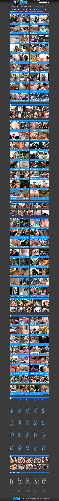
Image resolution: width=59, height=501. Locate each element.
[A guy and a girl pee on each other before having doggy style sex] (44, 323)
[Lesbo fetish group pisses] (34, 391)
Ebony (18, 432)
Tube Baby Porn (20, 483)
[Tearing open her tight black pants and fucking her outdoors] (24, 236)
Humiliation (27, 426)
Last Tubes (11, 482)
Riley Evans (12, 9)
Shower (42, 399)
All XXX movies (37, 111)
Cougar (18, 410)
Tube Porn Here (44, 489)
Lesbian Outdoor (37, 6)
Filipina (18, 446)
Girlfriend (27, 410)
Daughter (19, 421)
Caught (10, 449)
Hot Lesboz (35, 482)
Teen (42, 424)
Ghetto (26, 409)
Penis (34, 425)
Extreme (19, 438)
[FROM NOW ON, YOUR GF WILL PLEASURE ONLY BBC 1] (44, 236)
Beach (10, 419)
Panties (34, 422)
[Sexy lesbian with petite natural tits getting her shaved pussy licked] (14, 372)
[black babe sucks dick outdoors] (14, 255)
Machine (27, 450)
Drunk (18, 431)
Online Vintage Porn (45, 491)
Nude (34, 411)
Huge (26, 425)
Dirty (18, 426)
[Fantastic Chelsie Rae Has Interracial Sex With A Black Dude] (14, 391)
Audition (11, 411)
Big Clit (11, 423)
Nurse (34, 412)
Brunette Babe (27, 7)
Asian (10, 409)
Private (34, 435)
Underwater (43, 435)
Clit (18, 401)
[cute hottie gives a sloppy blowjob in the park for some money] (24, 22)
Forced (26, 401)
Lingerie (27, 448)
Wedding (43, 444)
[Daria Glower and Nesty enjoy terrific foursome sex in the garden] (24, 158)
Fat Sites (27, 489)
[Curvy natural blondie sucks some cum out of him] (34, 129)
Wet (42, 445)
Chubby (18, 399)
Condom (19, 409)
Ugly (42, 433)
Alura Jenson (28, 9)
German (26, 408)
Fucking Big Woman (28, 490)
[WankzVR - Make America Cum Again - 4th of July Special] (34, 294)
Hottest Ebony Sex (28, 478)
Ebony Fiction (45, 469)
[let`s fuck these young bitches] (34, 41)
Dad (18, 419)
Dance (18, 420)
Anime (10, 406)
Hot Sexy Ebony (28, 477)
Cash (10, 447)
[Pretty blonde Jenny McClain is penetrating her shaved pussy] (34, 236)
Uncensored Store (14, 215)
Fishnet (18, 449)
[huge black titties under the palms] (24, 80)
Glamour (27, 411)
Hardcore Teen (18, 7)
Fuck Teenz (35, 478)
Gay (26, 407)
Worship (43, 449)
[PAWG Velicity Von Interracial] (14, 70)
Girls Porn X (43, 484)
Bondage (11, 435)
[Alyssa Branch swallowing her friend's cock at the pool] (34, 323)
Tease (42, 423)
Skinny (42, 401)
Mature (34, 400)
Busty (10, 444)
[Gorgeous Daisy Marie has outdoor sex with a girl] (34, 284)
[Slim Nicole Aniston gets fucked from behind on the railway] (34, 372)
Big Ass (10, 421)
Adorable (11, 401)
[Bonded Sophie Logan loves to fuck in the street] (24, 265)
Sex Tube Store (37, 312)
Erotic (18, 434)
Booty (10, 437)
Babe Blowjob (42, 6)
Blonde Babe (46, 6)
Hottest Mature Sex (36, 483)
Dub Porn (11, 480)
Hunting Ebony (28, 479)
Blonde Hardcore (33, 6)
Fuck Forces (11, 484)
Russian (34, 446)
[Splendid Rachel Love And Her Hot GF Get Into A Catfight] (24, 391)
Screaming (35, 448)
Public (34, 438)
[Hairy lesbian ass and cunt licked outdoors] (34, 255)
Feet (18, 443)
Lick (26, 447)
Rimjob (34, 445)
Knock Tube (19, 477)
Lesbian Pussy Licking (13, 7)
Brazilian (11, 438)
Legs (26, 445)
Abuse (36, 499)
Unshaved (43, 437)
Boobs (10, 436)
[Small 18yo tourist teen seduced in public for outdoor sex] (34, 148)
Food (26, 399)
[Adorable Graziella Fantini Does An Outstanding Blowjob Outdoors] (34, 265)
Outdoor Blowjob (15, 6)
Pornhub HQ (11, 483)
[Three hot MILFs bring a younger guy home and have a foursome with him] (44, 294)
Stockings (43, 412)
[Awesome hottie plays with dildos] (44, 226)
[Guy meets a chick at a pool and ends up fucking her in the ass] (44, 177)
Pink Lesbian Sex (44, 477)
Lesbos (35, 489)
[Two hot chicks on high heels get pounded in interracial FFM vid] (14, 226)
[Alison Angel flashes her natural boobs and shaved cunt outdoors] (44, 333)
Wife (42, 447)
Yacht (42, 450)
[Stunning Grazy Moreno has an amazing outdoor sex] (14, 158)
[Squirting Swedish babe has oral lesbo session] (24, 255)
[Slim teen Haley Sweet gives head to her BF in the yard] (44, 284)
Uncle (42, 434)
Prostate (34, 436)
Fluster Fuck (11, 481)
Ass (10, 410)
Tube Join (45, 111)
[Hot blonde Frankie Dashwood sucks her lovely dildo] (44, 391)
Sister (42, 400)
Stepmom (43, 411)
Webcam (43, 443)
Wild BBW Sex (13, 111)
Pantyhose (35, 423)
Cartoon (11, 446)
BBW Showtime (28, 484)
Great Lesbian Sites (36, 480)
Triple (42, 431)
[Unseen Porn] (44, 41)
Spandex (43, 406)
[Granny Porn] (44, 80)
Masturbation (35, 399)
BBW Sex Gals (28, 483)
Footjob (26, 400)
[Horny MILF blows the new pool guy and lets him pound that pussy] (24, 284)
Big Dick (11, 425)
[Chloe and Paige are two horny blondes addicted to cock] (44, 129)
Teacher (42, 422)
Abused (10, 400)
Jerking (26, 435)
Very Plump (43, 481)
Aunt (10, 412)
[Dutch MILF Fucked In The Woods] (24, 129)
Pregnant (35, 433)
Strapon (42, 413)
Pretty (34, 434)
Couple (18, 411)
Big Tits (11, 426)
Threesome (43, 426)
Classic (18, 400)
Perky (34, 426)
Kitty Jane (47, 9)
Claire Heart (43, 9)
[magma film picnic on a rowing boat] (34, 333)
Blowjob (11, 433)
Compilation (19, 408)
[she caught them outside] (44, 70)
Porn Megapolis (44, 478)
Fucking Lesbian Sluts (28, 491)
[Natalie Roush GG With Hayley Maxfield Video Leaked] (14, 148)
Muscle (34, 408)
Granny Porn (35, 479)
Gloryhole (27, 413)
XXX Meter (43, 483)
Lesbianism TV (36, 484)
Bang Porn (11, 479)
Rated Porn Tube (21, 312)
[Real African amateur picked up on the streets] (34, 51)
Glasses (26, 412)
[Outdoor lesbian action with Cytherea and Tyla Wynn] (34, 362)
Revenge (35, 443)
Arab (10, 408)
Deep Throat (19, 422)
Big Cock (11, 424)
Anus (10, 407)
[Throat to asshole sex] (14, 129)
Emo (18, 433)
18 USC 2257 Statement (34, 499)
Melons (34, 401)
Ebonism (22, 469)
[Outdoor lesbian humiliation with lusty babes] (14, 51)
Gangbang (27, 406)
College (18, 406)
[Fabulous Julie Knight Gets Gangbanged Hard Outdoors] (24, 70)
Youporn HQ (37, 215)
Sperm (42, 408)
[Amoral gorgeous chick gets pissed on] (14, 22)
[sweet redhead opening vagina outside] (34, 177)
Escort (18, 435)
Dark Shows (13, 469)
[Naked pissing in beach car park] (14, 41)
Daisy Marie (24, 9)
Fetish (18, 445)
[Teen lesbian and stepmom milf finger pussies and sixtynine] (34, 70)
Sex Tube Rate (29, 312)
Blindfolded (11, 431)
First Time (19, 448)
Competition (19, 407)
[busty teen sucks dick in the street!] (14, 80)
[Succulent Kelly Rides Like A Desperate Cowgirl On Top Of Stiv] (24, 323)
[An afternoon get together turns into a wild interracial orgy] (14, 333)
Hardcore (27, 419)
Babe (10, 413)
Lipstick (27, 449)
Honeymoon (27, 423)
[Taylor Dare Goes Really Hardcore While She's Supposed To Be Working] (44, 255)
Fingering (19, 447)
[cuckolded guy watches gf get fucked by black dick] (34, 22)
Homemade (27, 422)
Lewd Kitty (35, 490)
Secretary (35, 449)
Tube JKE (43, 490)
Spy (42, 409)
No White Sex (28, 481)
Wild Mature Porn (44, 482)
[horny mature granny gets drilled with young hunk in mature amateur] (14, 265)
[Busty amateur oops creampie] (14, 284)
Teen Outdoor (28, 6)
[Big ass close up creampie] (24, 187)
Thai (42, 425)
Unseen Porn (21, 111)
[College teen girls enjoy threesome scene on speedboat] (44, 362)
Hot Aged (35, 481)
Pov (34, 432)
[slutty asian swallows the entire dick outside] (34, 187)
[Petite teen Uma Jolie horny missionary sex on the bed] (24, 177)
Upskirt (42, 438)
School (34, 447)
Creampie (19, 413)
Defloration (19, 423)
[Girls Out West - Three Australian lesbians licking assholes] (14, 187)
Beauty (10, 420)
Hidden (26, 421)
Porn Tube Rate (13, 312)
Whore (42, 446)
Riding (34, 444)
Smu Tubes (45, 312)
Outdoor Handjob (23, 7)
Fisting (18, 450)
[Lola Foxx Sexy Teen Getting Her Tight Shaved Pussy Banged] (24, 294)
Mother (34, 407)
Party (34, 424)
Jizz (26, 436)
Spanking (43, 407)
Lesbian (26, 446)
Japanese (27, 433)
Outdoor (35, 420)
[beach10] (14, 236)
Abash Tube (45, 215)
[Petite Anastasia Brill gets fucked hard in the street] (44, 158)
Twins (42, 432)
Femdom (19, 444)
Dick (18, 424)
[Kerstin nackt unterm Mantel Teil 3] (14, 294)
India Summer (16, 9)
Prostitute (35, 437)
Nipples (34, 410)
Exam (18, 436)
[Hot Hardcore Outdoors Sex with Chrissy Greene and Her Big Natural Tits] (44, 187)
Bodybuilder (11, 434)
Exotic (18, 437)
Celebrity (11, 450)
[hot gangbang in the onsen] (14, 323)
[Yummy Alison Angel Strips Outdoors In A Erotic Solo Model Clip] (14, 362)
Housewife (27, 424)
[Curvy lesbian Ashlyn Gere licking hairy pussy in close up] (24, 226)
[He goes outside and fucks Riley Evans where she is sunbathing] (24, 148)
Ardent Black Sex (20, 484)
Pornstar (35, 431)
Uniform (43, 436)
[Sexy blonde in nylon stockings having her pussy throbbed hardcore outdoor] (34, 158)
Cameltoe (11, 445)
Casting (10, 448)
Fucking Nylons (36, 477)
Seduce (34, 450)
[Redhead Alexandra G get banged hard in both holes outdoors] (24, 41)
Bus (10, 443)
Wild (42, 448)
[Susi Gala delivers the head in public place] (44, 51)
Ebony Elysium (37, 469)
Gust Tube (29, 111)
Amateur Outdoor (24, 6)
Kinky (26, 437)
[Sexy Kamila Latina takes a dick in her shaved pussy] (34, 80)
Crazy (18, 412)
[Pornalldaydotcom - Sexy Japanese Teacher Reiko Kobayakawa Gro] (24, 51)
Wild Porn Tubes (21, 215)
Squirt (42, 410)
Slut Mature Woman (44, 480)
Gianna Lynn (32, 9)
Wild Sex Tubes (29, 215)
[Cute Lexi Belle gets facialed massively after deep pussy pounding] (24, 333)
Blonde (10, 432)
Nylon (34, 413)
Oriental (35, 419)
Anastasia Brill (20, 9)
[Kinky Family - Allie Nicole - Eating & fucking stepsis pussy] (24, 372)
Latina (26, 443)
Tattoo (42, 421)
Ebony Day (29, 469)
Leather (26, 444)
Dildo (18, 425)
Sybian (42, 420)
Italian (26, 431)
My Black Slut (28, 480)
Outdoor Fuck (19, 6)
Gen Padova (36, 9)
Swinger (43, 419)
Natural (34, 409)
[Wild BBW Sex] (44, 22)
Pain (34, 421)
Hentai (26, 420)
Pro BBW (43, 479)
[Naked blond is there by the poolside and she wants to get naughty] (24, 362)
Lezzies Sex (35, 491)
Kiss (26, 438)
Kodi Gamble (12, 10)
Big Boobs (11, 422)
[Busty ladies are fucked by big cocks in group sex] (14, 177)
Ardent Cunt (11, 478)
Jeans (26, 434)
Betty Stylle (39, 9)
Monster (35, 406)
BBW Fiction (27, 482)
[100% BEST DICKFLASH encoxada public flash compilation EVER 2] (44, 148)
